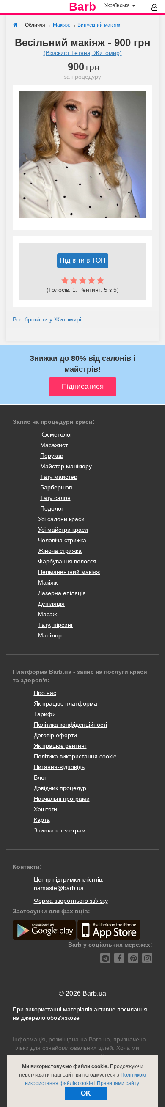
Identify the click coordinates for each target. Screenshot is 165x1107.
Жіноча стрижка (60, 550)
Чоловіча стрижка (62, 540)
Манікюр (50, 635)
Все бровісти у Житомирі (47, 319)
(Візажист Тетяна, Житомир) (83, 52)
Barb (82, 7)
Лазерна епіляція (62, 593)
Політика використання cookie (75, 756)
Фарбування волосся (67, 561)
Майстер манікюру (66, 466)
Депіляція (51, 603)
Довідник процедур (60, 788)
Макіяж (48, 582)
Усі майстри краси (63, 529)
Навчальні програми (62, 798)
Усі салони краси (61, 519)
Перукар (51, 455)
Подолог (51, 508)
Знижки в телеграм (60, 830)
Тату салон (55, 497)
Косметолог (56, 434)
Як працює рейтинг (60, 745)
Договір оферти (55, 735)
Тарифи (45, 714)
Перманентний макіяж (69, 572)
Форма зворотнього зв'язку (71, 900)
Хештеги (45, 809)
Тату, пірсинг (55, 624)
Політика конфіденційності (70, 724)
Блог (40, 777)
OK (86, 1093)
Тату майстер (58, 476)
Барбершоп (56, 487)
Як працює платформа (65, 703)
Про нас (45, 692)
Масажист (54, 445)
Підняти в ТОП (83, 260)
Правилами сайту (118, 1083)
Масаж (47, 614)
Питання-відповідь (59, 767)
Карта (42, 819)
